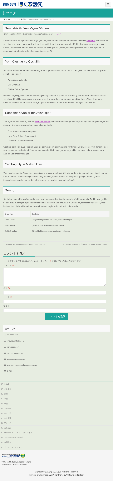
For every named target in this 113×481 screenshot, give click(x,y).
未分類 (58, 34)
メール (7, 297)
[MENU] (108, 4)
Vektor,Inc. (70, 475)
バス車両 (7, 389)
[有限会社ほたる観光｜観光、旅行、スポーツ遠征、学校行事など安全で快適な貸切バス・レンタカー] (22, 5)
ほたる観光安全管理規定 (14, 437)
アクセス (7, 423)
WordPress (43, 475)
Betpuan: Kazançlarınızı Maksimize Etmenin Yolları (24, 244)
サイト (6, 306)
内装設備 (7, 408)
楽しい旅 (7, 413)
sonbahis (91, 40)
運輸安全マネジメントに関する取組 (18, 433)
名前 (6, 288)
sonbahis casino (42, 121)
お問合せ (7, 442)
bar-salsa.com (12, 335)
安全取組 (7, 428)
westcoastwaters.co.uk (16, 359)
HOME (6, 384)
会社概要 (7, 418)
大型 (6, 394)
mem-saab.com (13, 347)
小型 (6, 404)
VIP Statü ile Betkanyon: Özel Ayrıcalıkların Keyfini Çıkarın (86, 244)
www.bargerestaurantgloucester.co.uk (22, 365)
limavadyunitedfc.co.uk (16, 341)
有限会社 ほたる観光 (53, 472)
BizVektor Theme (57, 475)
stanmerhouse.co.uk (15, 353)
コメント (8, 265)
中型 (6, 399)
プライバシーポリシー (13, 447)
